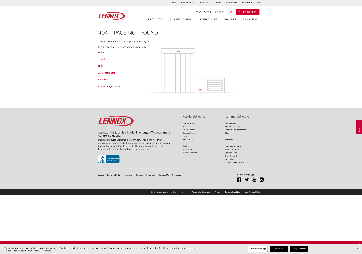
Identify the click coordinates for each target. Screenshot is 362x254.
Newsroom (247, 2)
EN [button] (258, 2)
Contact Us (231, 2)
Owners (230, 19)
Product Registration (109, 86)
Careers (217, 2)
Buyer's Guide (181, 19)
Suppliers (150, 175)
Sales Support (231, 152)
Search (101, 59)
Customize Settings (257, 248)
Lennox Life (208, 19)
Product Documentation (235, 129)
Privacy (217, 192)
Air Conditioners (106, 72)
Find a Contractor (233, 149)
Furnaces (103, 79)
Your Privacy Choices (253, 192)
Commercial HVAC (237, 116)
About (173, 2)
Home (101, 52)
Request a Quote (232, 126)
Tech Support (231, 156)
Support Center (189, 133)
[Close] (357, 249)
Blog (185, 136)
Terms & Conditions (233, 192)
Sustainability (188, 2)
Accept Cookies (299, 248)
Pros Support (188, 149)
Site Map (184, 192)
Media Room (188, 139)
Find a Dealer (248, 12)
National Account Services (236, 162)
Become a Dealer (190, 152)
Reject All (279, 248)
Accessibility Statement (201, 192)
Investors (204, 2)
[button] (359, 127)
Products (155, 19)
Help (100, 66)
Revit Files (229, 159)
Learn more (45, 251)
